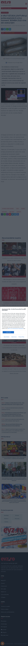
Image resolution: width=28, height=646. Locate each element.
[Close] (25, 309)
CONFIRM (8, 332)
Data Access (14, 336)
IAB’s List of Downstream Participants (15, 328)
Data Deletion (6, 336)
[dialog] (14, 323)
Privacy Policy (21, 336)
